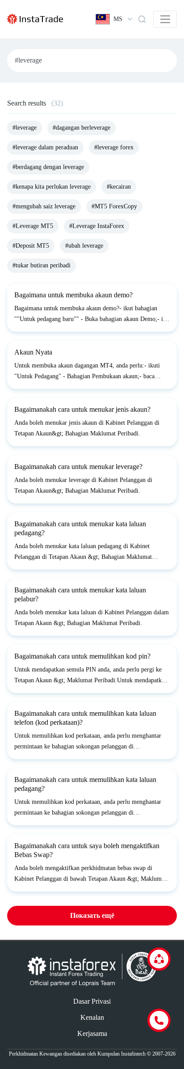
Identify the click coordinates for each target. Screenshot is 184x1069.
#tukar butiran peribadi (42, 265)
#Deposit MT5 (31, 245)
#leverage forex (114, 147)
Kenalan (92, 1017)
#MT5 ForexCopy (114, 206)
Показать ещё (92, 915)
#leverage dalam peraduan (45, 147)
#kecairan (119, 186)
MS (117, 19)
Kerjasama (92, 1033)
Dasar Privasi (92, 1001)
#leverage (25, 127)
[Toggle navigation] (165, 19)
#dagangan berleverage (81, 127)
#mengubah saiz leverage (44, 206)
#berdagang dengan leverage (48, 167)
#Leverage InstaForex (96, 226)
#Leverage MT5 (33, 226)
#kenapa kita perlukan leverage (52, 186)
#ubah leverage (84, 245)
